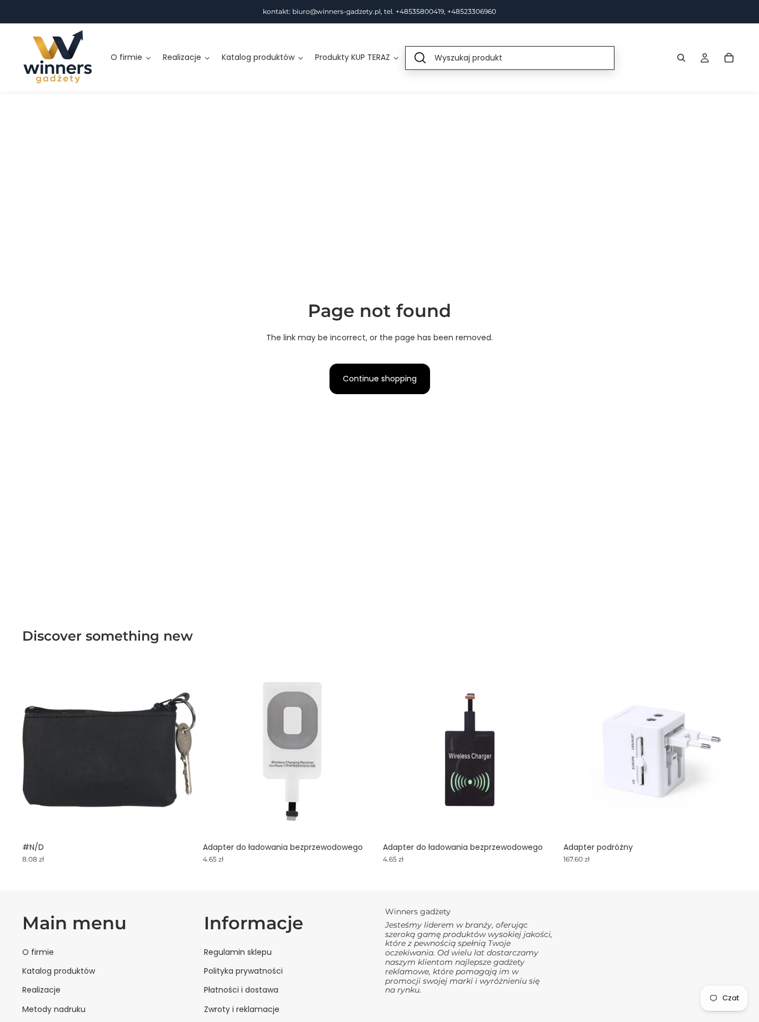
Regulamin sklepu (238, 951)
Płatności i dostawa (241, 989)
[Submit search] (420, 58)
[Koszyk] (729, 58)
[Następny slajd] (540, 749)
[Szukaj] (681, 58)
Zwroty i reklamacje (241, 1008)
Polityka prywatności (243, 970)
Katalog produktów (58, 970)
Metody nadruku (54, 1008)
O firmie (38, 951)
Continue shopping (380, 378)
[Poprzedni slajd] (399, 749)
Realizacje (41, 989)
